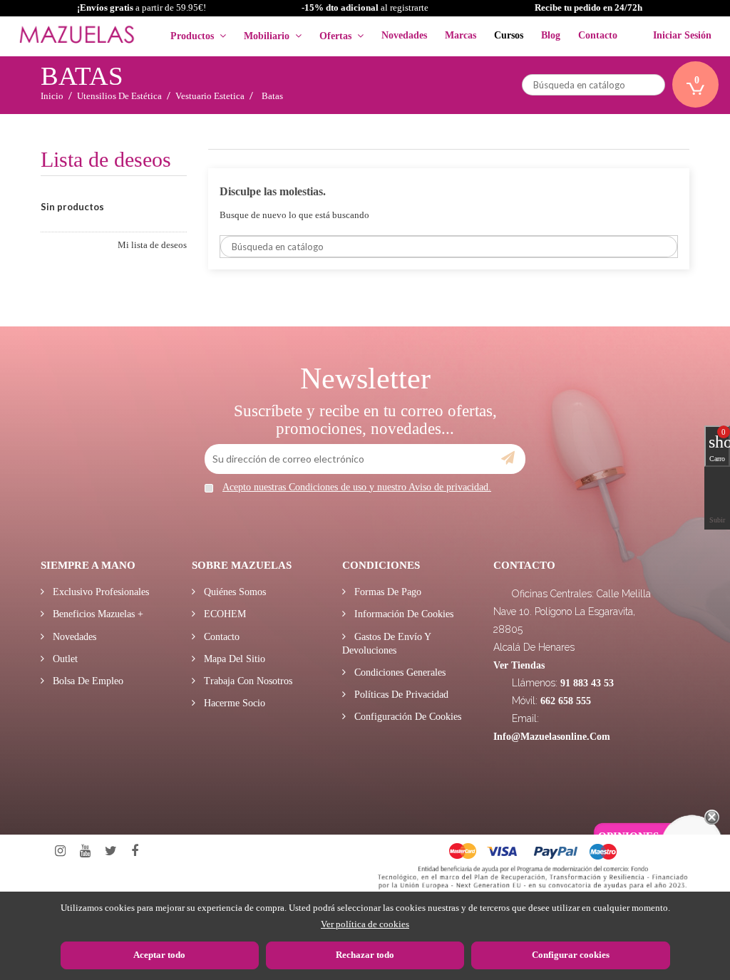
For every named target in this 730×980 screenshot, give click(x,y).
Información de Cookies (402, 614)
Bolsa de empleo (86, 681)
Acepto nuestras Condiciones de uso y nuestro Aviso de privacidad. (356, 487)
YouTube (85, 851)
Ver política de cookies (365, 924)
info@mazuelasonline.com (551, 736)
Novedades (73, 636)
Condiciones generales (398, 672)
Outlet (64, 659)
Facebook (134, 851)
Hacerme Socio (233, 703)
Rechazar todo (365, 954)
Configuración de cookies (406, 716)
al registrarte (365, 7)
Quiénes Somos (233, 592)
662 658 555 (565, 701)
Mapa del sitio (233, 659)
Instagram (60, 851)
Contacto (220, 636)
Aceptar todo (159, 954)
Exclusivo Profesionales (99, 592)
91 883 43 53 (587, 683)
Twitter (111, 851)
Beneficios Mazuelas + (96, 614)
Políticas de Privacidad (399, 694)
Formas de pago (386, 592)
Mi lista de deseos (152, 244)
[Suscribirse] (507, 458)
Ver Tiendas (519, 665)
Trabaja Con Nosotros (246, 681)
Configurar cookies (571, 954)
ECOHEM (223, 614)
